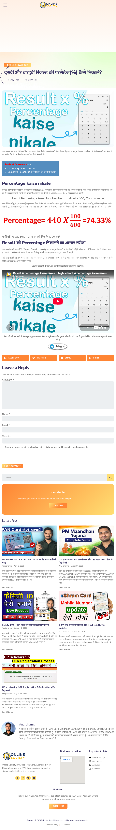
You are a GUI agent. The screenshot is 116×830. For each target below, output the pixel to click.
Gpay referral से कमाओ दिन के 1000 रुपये (36, 236)
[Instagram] (23, 778)
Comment (8, 379)
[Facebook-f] (17, 778)
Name (6, 414)
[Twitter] (28, 778)
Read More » (7, 587)
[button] (5, 5)
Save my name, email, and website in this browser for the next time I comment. (46, 447)
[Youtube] (34, 778)
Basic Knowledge (17, 65)
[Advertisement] (43, 31)
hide (29, 164)
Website (6, 436)
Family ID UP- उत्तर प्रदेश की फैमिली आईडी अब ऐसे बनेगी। (26, 625)
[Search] (110, 477)
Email (6, 425)
